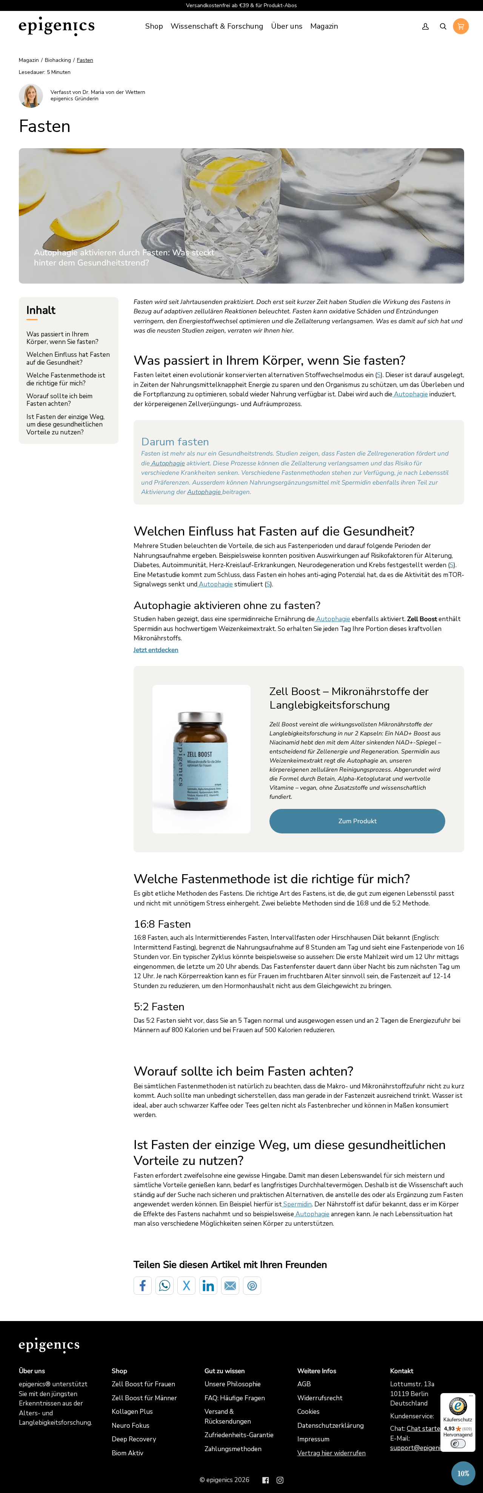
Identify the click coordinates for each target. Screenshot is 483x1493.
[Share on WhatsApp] (164, 1286)
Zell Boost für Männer (144, 1398)
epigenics (219, 1480)
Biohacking (58, 60)
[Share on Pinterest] (252, 1286)
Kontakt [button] (401, 1371)
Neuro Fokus (130, 1425)
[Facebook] (265, 1480)
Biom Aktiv (127, 1453)
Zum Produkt (357, 821)
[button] (217, 26)
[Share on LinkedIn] (208, 1286)
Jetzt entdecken (156, 650)
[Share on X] (186, 1286)
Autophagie (167, 463)
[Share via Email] (230, 1286)
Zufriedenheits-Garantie (239, 1435)
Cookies (308, 1411)
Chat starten (425, 1428)
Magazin (29, 60)
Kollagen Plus (132, 1411)
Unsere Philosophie (233, 1384)
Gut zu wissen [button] (225, 1371)
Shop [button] (119, 1371)
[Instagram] (280, 1480)
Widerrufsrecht (320, 1398)
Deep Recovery (134, 1439)
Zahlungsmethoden (233, 1449)
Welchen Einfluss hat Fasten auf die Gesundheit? (68, 358)
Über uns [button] (32, 1371)
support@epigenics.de (422, 1448)
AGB (304, 1384)
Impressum (313, 1439)
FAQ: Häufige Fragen (235, 1398)
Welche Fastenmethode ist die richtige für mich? (65, 379)
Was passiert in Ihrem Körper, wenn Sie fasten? (62, 338)
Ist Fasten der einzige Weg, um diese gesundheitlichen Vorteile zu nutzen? (65, 425)
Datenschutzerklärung (330, 1425)
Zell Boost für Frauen (143, 1384)
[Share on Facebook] (143, 1286)
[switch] (458, 1443)
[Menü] (470, 1397)
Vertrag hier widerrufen (331, 1453)
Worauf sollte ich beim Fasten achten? (59, 400)
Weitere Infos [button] (316, 1371)
